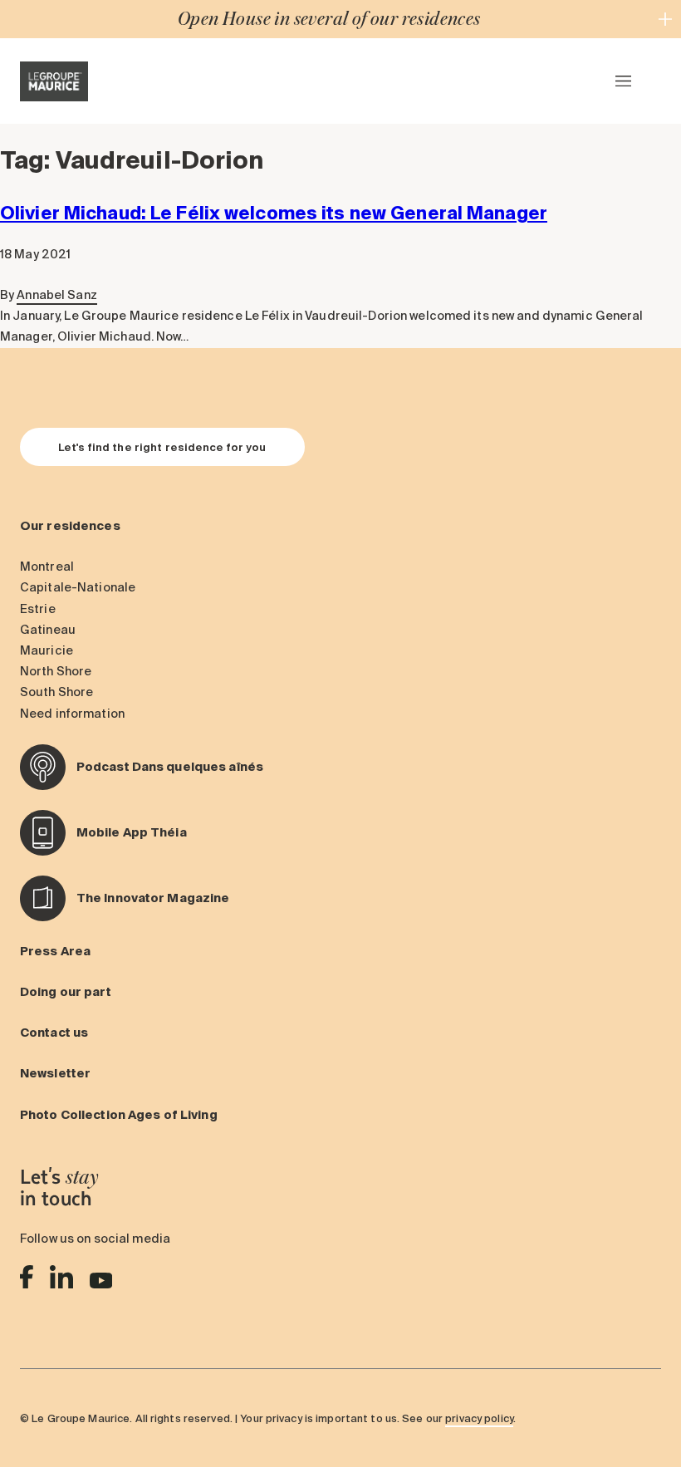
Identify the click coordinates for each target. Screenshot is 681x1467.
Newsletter (55, 1073)
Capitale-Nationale (77, 587)
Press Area (55, 951)
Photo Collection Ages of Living (119, 1114)
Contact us (54, 1032)
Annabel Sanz (56, 295)
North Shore (55, 671)
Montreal (47, 566)
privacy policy (479, 1418)
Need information (72, 713)
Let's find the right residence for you (162, 447)
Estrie (38, 609)
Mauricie (46, 650)
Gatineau (48, 629)
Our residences (70, 525)
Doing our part (65, 991)
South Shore (56, 692)
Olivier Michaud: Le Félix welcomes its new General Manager (273, 213)
